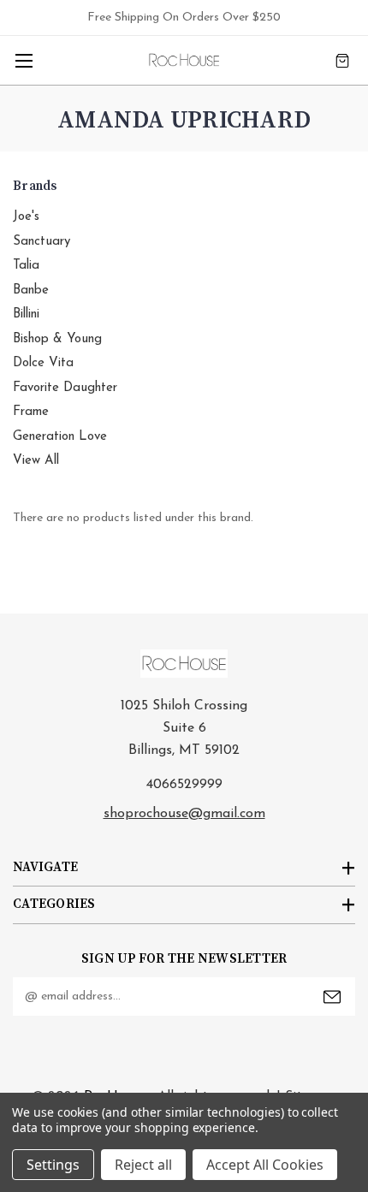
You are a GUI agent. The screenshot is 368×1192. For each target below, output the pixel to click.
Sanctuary (41, 241)
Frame (31, 412)
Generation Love (60, 436)
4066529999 (184, 785)
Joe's (26, 217)
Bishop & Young (57, 339)
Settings (53, 1164)
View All (36, 460)
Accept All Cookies (264, 1164)
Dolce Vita (43, 363)
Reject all (143, 1164)
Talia (26, 265)
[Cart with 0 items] (342, 60)
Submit (332, 996)
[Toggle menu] (23, 60)
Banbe (31, 290)
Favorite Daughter (65, 388)
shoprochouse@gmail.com (184, 814)
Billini (26, 314)
